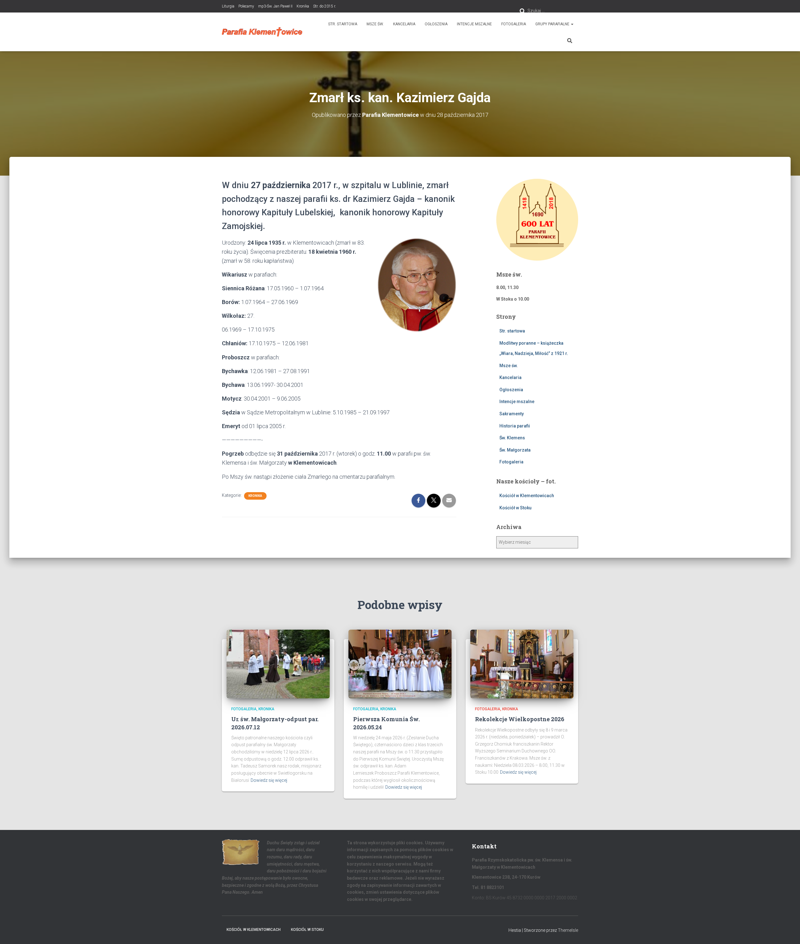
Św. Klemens (512, 437)
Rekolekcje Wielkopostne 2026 (519, 719)
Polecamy (246, 6)
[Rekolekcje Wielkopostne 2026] (521, 663)
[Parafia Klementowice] (262, 32)
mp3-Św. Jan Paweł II (275, 6)
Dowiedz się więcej (269, 780)
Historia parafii (514, 425)
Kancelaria (404, 24)
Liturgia (228, 6)
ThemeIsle (568, 930)
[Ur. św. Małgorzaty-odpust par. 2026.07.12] (278, 663)
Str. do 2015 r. (324, 6)
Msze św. (375, 24)
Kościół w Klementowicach (526, 495)
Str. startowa (342, 24)
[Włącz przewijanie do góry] (788, 931)
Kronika (303, 6)
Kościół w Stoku (515, 507)
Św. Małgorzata (515, 449)
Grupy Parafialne (552, 24)
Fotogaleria (513, 24)
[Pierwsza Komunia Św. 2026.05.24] (400, 663)
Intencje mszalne (474, 24)
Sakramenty (511, 413)
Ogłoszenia (436, 24)
